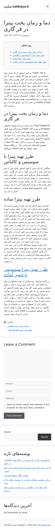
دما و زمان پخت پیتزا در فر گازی (27, 52)
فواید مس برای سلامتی (18, 326)
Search (7, 432)
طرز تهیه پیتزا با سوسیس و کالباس (28, 55)
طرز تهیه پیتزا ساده (21, 58)
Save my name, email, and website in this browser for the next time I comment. (28, 406)
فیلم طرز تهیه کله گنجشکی (19, 330)
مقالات (10, 322)
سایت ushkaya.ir (16, 6)
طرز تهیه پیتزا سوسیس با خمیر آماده (29, 61)
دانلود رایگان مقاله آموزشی (16, 475)
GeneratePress (44, 525)
